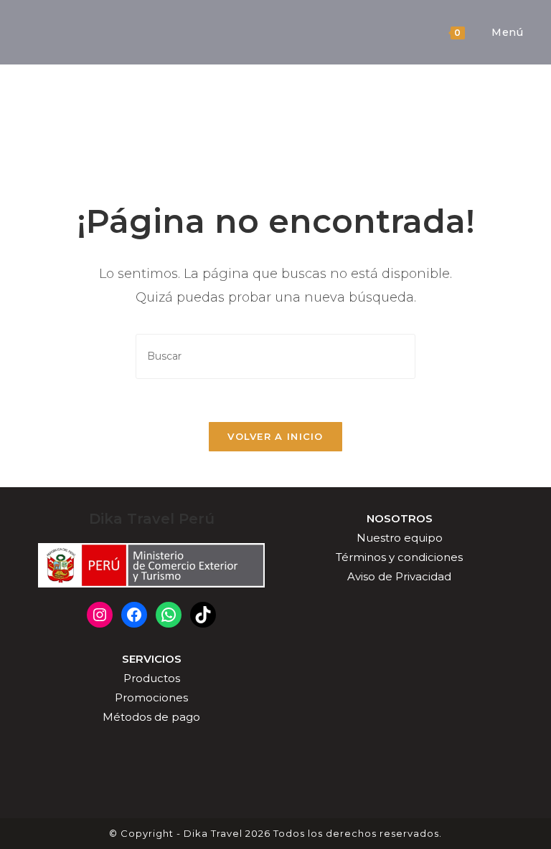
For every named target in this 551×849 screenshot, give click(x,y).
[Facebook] (134, 615)
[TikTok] (203, 615)
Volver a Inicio (275, 436)
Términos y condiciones (399, 557)
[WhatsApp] (169, 615)
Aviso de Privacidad (399, 576)
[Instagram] (100, 615)
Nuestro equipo (400, 538)
